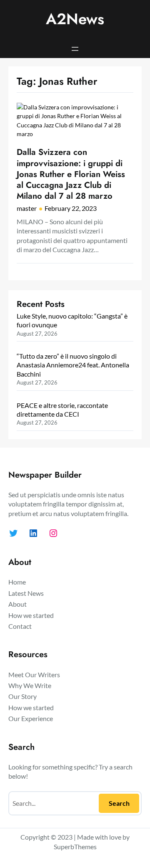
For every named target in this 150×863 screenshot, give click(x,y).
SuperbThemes (75, 846)
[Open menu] (75, 49)
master (27, 208)
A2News (75, 19)
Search (119, 803)
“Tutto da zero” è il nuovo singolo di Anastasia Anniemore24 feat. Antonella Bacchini (73, 365)
